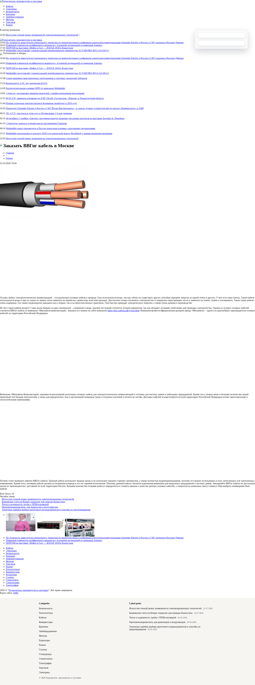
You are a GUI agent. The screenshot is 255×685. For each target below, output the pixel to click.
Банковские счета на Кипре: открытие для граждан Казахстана (33, 501)
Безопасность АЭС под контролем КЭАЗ (26, 83)
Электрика (11, 9)
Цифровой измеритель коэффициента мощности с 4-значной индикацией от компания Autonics (54, 45)
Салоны (10, 577)
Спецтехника (12, 582)
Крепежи (10, 14)
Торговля (10, 22)
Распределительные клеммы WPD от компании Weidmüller (35, 88)
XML (15, 593)
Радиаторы (11, 574)
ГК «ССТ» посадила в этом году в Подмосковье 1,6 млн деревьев (39, 113)
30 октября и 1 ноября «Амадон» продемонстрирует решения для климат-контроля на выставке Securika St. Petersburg (65, 118)
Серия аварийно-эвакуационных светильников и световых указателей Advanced (46, 78)
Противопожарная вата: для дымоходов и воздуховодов (30, 507)
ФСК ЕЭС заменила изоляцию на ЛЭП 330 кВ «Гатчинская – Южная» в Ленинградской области (55, 98)
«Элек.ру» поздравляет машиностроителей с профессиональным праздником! (45, 93)
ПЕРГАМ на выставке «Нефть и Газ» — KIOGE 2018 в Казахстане (39, 48)
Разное (9, 25)
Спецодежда (12, 580)
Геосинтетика (13, 569)
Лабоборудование (15, 17)
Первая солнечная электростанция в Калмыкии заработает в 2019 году (41, 103)
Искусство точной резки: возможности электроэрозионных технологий (42, 35)
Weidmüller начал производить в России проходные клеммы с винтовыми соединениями (50, 128)
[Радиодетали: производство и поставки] (21, 1)
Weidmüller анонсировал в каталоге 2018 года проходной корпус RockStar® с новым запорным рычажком (59, 133)
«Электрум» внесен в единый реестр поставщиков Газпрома (36, 123)
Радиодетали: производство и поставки (28, 590)
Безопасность (12, 11)
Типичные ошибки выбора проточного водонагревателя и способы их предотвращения (46, 509)
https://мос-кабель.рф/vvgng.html (123, 310)
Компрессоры (13, 572)
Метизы (10, 19)
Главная (10, 153)
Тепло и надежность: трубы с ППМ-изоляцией (25, 504)
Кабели (9, 6)
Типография (12, 585)
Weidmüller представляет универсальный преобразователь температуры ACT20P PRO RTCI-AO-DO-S (57, 50)
